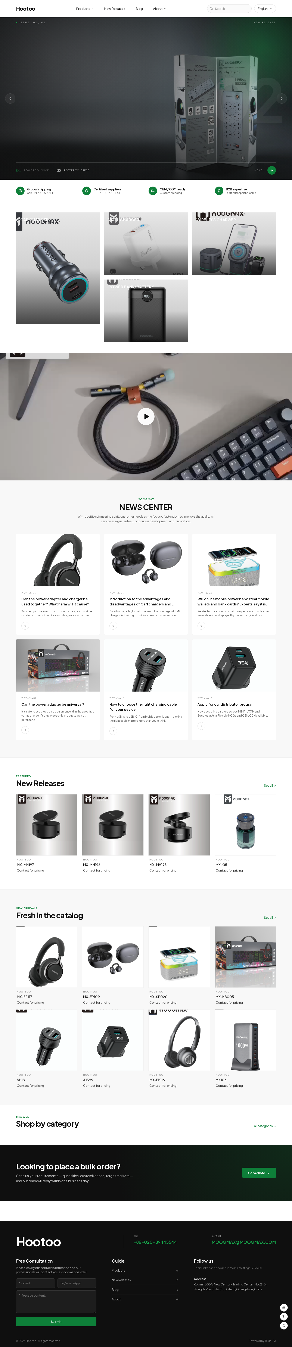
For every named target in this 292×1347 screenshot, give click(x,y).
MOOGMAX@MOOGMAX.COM (244, 1242)
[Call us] (284, 1317)
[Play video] (146, 416)
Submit (56, 1321)
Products (83, 8)
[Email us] (284, 1308)
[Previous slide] (10, 98)
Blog (139, 8)
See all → (270, 785)
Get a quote (256, 1173)
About (158, 8)
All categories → (265, 1126)
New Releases (114, 8)
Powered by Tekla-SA (262, 1341)
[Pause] (67, 129)
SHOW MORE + (33, 129)
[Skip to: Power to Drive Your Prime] (271, 170)
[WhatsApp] (284, 1325)
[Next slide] (282, 98)
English (263, 8)
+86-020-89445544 (155, 1242)
